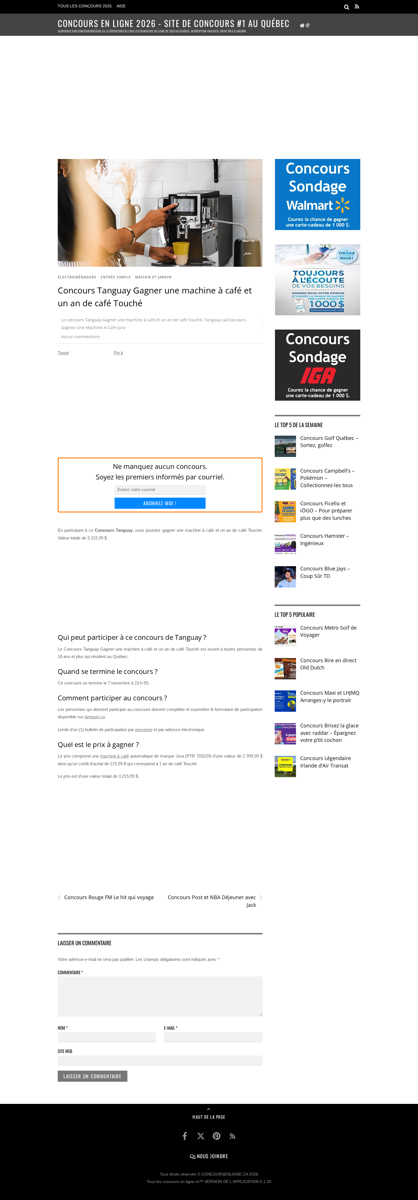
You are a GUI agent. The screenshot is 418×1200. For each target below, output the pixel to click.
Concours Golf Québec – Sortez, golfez (329, 442)
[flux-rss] (232, 1136)
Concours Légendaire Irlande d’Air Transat (325, 762)
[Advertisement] (209, 90)
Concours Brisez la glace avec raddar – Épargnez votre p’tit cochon (329, 732)
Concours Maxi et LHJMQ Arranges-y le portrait (329, 696)
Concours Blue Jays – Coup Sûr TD (325, 572)
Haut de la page (209, 1117)
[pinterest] (217, 1136)
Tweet (63, 352)
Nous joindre (211, 1156)
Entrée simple (116, 277)
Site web (65, 1051)
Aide (121, 6)
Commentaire (70, 972)
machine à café (114, 756)
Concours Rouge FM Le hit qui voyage (106, 897)
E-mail (170, 1028)
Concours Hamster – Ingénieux (324, 539)
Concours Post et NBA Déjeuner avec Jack (215, 900)
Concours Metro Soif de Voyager (328, 631)
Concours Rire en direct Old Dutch (328, 664)
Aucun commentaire (80, 336)
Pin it (118, 352)
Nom (63, 1028)
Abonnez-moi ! (160, 503)
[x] (201, 1136)
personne (143, 729)
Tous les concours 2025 (85, 6)
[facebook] (185, 1136)
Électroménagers (77, 277)
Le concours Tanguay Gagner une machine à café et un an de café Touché (131, 319)
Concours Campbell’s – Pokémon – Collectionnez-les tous (327, 478)
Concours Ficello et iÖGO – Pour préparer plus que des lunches (326, 510)
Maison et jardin (153, 277)
